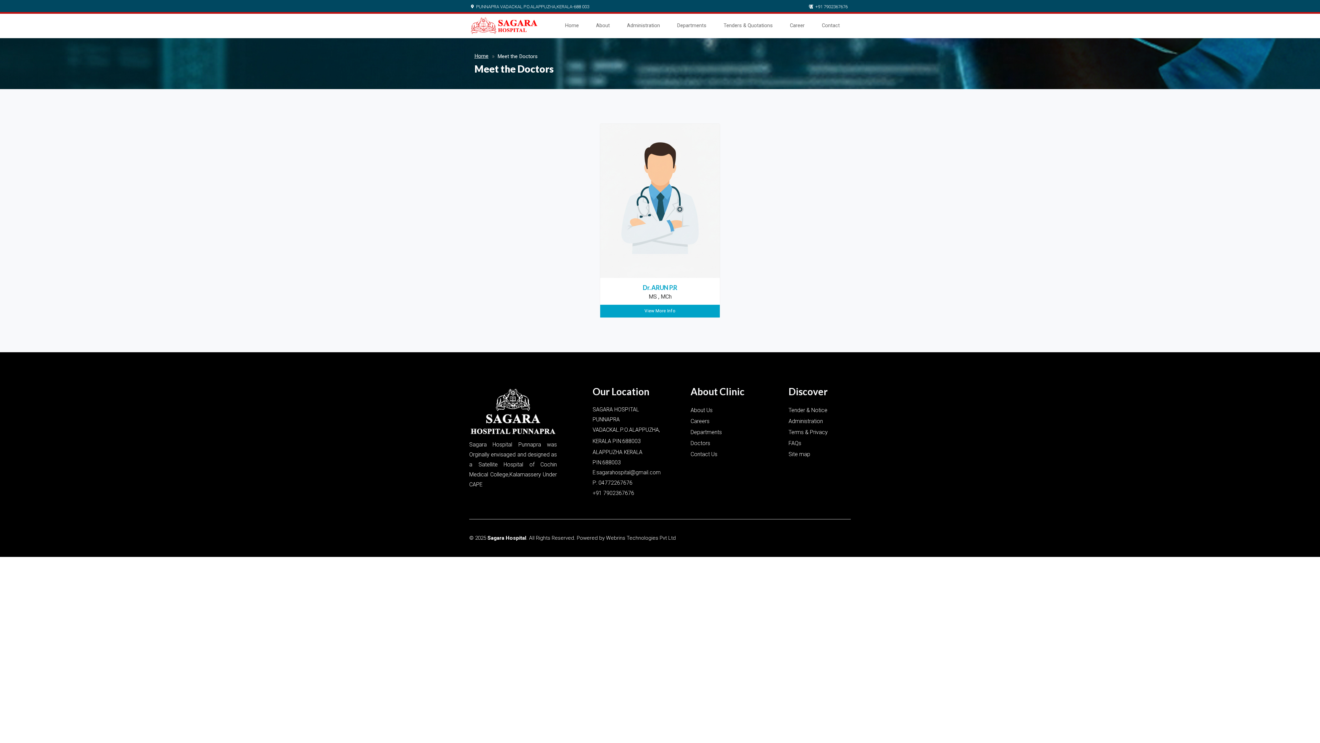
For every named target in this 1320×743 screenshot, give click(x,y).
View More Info (660, 310)
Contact (831, 26)
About (603, 26)
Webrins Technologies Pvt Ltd (641, 538)
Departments (691, 26)
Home (572, 26)
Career (797, 26)
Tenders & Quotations (748, 26)
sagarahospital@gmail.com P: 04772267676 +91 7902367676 (627, 483)
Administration (643, 26)
